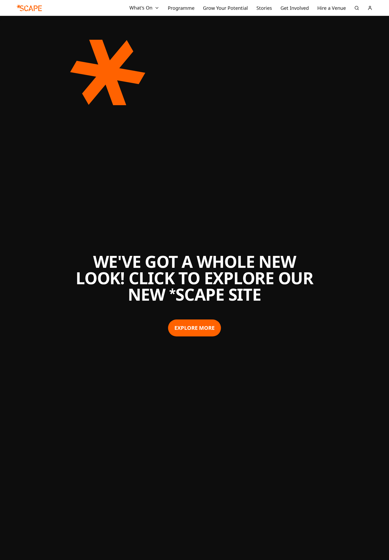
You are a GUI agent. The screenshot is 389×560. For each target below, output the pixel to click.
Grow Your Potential (225, 8)
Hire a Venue (331, 8)
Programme (181, 8)
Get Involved (295, 8)
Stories (264, 8)
